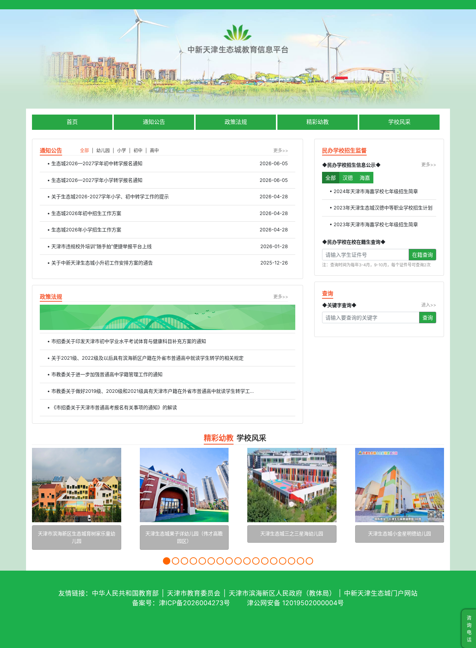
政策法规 (236, 121)
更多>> (280, 150)
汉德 (347, 177)
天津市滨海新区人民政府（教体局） (282, 593)
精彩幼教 (317, 121)
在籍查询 (422, 254)
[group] (76, 497)
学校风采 (399, 121)
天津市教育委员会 (194, 593)
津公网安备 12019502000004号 (295, 603)
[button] (166, 561)
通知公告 (154, 121)
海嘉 (365, 177)
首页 (72, 121)
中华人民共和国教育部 (125, 593)
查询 (427, 317)
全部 (330, 177)
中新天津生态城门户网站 (381, 593)
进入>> (428, 305)
